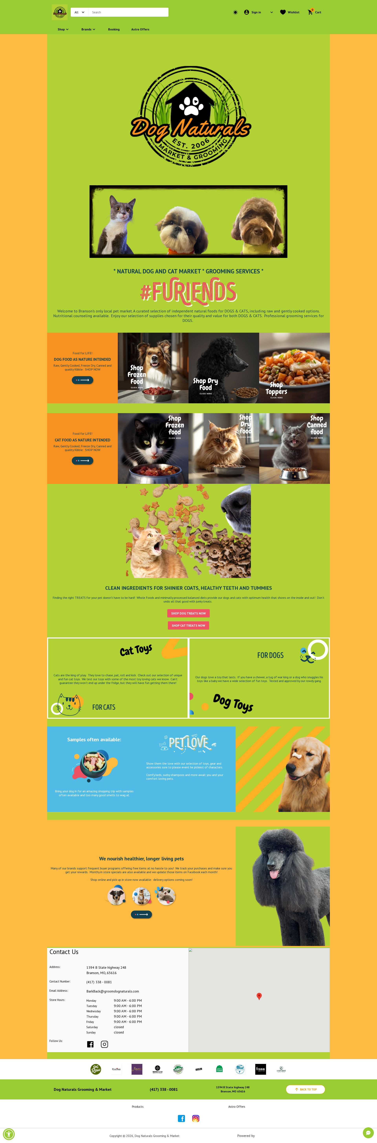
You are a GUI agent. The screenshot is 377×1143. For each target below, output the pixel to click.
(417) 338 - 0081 (99, 982)
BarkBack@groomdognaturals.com (112, 991)
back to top (308, 1089)
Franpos (261, 1135)
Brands (86, 29)
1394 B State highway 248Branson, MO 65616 (233, 1089)
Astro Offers (140, 29)
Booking (114, 29)
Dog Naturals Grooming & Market (83, 1089)
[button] (9, 1134)
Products (138, 1106)
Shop (61, 29)
